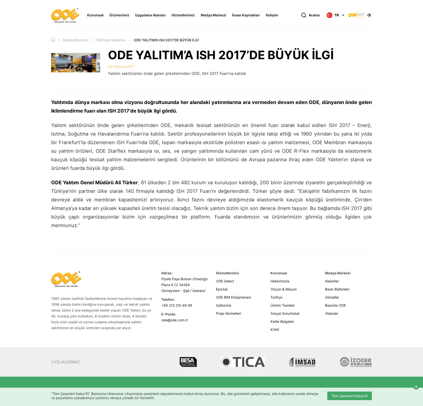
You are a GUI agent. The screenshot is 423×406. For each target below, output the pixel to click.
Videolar (331, 313)
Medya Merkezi (213, 15)
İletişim (272, 15)
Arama (314, 15)
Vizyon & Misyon (283, 289)
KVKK (274, 329)
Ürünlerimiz (119, 15)
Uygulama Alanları (150, 15)
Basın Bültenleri (337, 289)
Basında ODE (335, 305)
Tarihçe (276, 297)
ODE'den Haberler (111, 40)
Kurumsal (95, 15)
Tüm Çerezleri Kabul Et (349, 396)
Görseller (332, 297)
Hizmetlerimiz (183, 15)
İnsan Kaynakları (246, 15)
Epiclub (222, 289)
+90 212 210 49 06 (176, 305)
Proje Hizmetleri (228, 313)
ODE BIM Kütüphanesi (233, 297)
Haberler (332, 281)
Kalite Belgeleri (282, 321)
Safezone (223, 305)
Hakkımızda (279, 281)
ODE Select (225, 281)
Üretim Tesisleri (282, 305)
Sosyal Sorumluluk (285, 313)
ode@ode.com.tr (174, 320)
